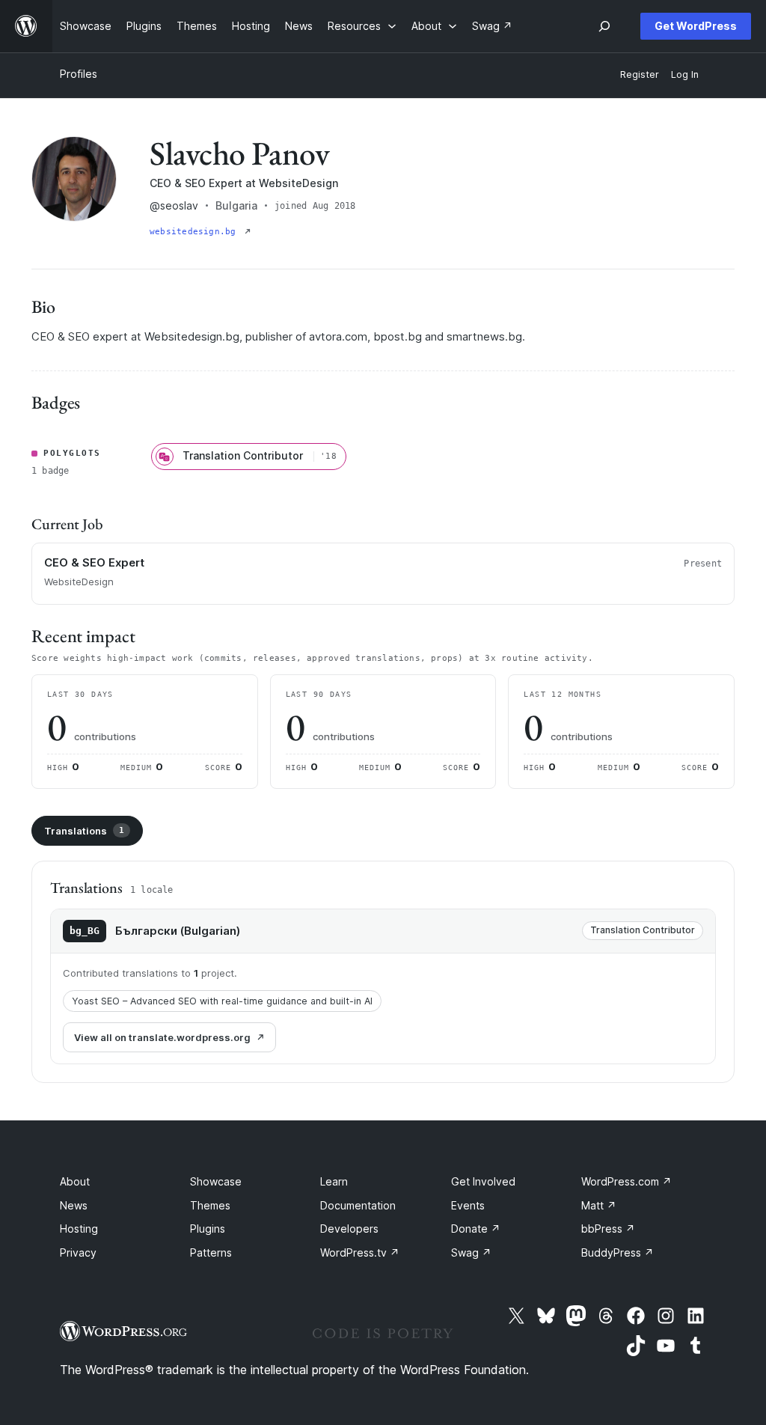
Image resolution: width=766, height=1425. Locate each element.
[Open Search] (604, 26)
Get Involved (483, 1181)
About (75, 1181)
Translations (84, 831)
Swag (471, 1252)
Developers (349, 1228)
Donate (475, 1228)
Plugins (207, 1228)
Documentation (358, 1205)
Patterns (211, 1252)
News (74, 1205)
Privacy (78, 1252)
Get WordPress (696, 25)
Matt (598, 1205)
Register (639, 74)
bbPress (608, 1228)
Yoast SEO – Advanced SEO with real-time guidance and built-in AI (222, 1001)
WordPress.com (626, 1181)
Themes (210, 1205)
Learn (334, 1181)
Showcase (216, 1181)
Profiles (78, 73)
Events (468, 1205)
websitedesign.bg (196, 232)
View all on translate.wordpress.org (162, 1037)
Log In (685, 74)
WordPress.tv (359, 1252)
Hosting (79, 1228)
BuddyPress (617, 1252)
